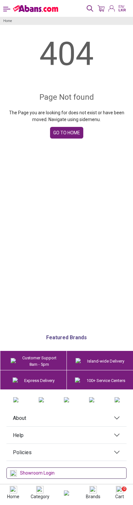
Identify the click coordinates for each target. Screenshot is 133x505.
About (19, 418)
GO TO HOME (66, 132)
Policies (22, 452)
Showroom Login (37, 473)
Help (18, 435)
